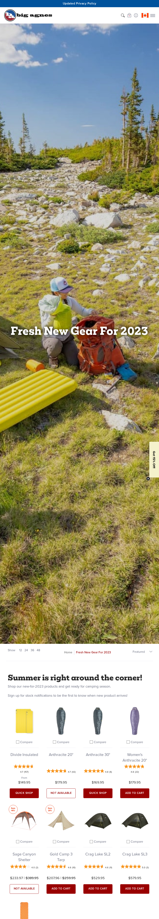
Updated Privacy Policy (79, 3)
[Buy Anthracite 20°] (61, 721)
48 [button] (38, 650)
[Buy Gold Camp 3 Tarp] (61, 820)
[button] (129, 15)
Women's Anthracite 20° (135, 757)
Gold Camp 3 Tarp (61, 857)
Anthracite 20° (61, 755)
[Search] (123, 15)
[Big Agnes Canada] (28, 15)
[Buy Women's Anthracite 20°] (134, 721)
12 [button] (20, 650)
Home (68, 652)
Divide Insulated (24, 755)
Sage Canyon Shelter (24, 857)
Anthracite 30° (98, 755)
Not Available (61, 793)
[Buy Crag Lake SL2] (97, 820)
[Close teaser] (148, 479)
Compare (26, 742)
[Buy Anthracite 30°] (97, 721)
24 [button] (26, 650)
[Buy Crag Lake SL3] (134, 820)
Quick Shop (24, 793)
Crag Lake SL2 (98, 854)
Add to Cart (134, 793)
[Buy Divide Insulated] (24, 721)
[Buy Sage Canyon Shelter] (24, 820)
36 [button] (32, 650)
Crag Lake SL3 (134, 854)
